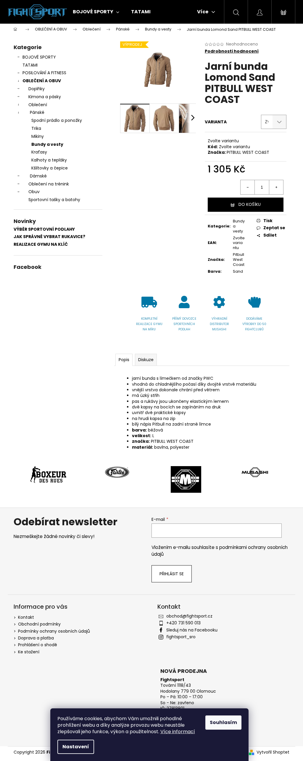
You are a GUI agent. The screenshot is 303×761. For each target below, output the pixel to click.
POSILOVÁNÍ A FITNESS (44, 73)
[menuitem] (96, 12)
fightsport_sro (181, 637)
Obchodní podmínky (39, 624)
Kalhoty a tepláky (49, 160)
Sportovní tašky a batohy (54, 200)
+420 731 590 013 (183, 623)
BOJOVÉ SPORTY (39, 57)
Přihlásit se (171, 574)
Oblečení (37, 105)
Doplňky (36, 89)
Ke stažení (28, 652)
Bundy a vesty (47, 144)
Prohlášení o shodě (37, 645)
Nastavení (75, 746)
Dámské (38, 176)
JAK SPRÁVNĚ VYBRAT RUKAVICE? (49, 237)
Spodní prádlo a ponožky (56, 120)
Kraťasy (39, 152)
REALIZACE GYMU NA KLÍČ (41, 244)
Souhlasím (223, 722)
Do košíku (249, 204)
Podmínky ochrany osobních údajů (54, 631)
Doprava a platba (36, 638)
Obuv (34, 192)
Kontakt (26, 617)
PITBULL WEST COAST (248, 152)
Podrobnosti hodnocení (232, 51)
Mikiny (37, 136)
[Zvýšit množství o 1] (276, 187)
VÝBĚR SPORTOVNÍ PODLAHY (44, 229)
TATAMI (30, 65)
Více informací (177, 731)
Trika (36, 128)
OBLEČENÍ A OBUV (41, 81)
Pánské (37, 112)
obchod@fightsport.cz (189, 616)
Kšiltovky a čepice (49, 168)
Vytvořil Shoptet (273, 752)
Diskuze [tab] (146, 360)
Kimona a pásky (44, 97)
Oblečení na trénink (48, 184)
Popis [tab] (124, 360)
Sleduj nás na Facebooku (191, 630)
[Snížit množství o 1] (248, 187)
